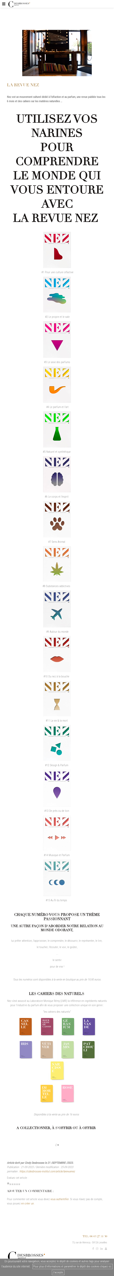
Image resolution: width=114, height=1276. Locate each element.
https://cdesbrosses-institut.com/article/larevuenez (47, 1171)
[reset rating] (8, 1183)
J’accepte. (58, 1272)
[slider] (14, 1184)
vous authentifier (59, 1199)
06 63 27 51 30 (98, 1236)
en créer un (27, 1203)
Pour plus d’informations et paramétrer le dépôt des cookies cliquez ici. (72, 1266)
